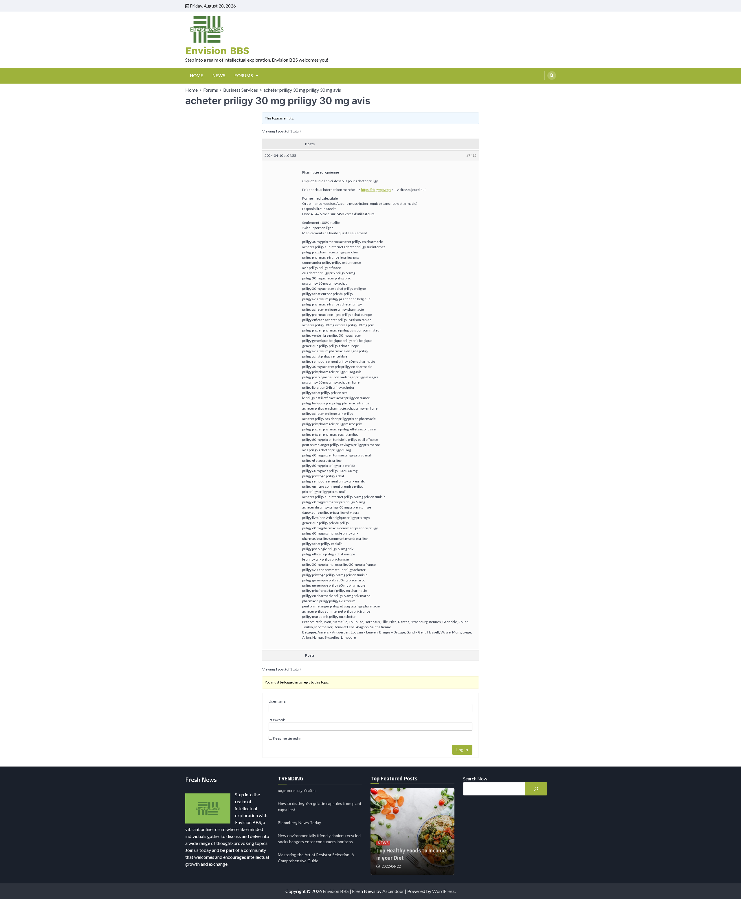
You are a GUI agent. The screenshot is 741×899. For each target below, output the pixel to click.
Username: (277, 701)
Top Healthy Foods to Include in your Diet (411, 854)
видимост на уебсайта (297, 790)
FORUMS (243, 75)
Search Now (475, 778)
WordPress (443, 891)
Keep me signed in (287, 738)
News (383, 843)
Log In (462, 749)
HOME (196, 75)
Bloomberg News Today (299, 822)
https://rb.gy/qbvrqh (376, 189)
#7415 (471, 155)
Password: (277, 720)
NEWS (218, 75)
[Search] (551, 75)
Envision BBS (217, 50)
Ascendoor (393, 891)
